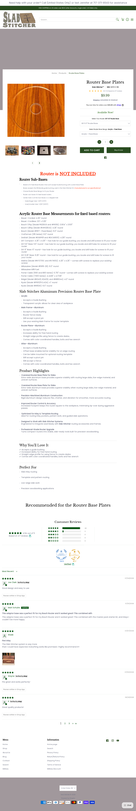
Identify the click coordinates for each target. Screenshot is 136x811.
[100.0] (61, 554)
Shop (5, 748)
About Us (6, 752)
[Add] (111, 142)
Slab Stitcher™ (98, 87)
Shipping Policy (53, 760)
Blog (5, 757)
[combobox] (77, 19)
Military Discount (54, 769)
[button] (122, 19)
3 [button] (69, 723)
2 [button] (64, 723)
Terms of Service (54, 765)
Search (6, 765)
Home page (52, 744)
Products (62, 73)
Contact (6, 760)
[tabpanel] (68, 332)
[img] (8, 578)
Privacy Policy (52, 752)
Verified (67, 564)
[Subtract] (99, 142)
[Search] (117, 19)
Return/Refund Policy (56, 757)
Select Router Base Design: (105, 129)
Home (54, 73)
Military (5, 769)
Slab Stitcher (65, 795)
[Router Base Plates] (12, 150)
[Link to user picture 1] (8, 659)
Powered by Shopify (68, 798)
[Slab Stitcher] (19, 19)
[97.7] (74, 554)
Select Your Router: (105, 119)
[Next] (39, 163)
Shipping (96, 100)
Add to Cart (92, 150)
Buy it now (118, 150)
